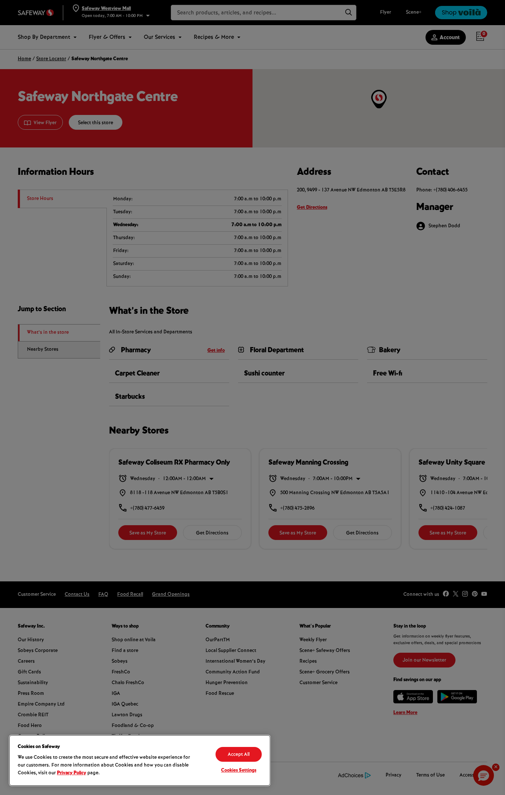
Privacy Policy (71, 773)
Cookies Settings (238, 770)
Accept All (239, 754)
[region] (140, 760)
